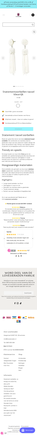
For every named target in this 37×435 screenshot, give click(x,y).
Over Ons (6, 365)
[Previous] (3, 58)
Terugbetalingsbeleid (14, 426)
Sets (19, 370)
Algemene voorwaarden (14, 428)
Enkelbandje (22, 360)
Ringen (20, 368)
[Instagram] (18, 303)
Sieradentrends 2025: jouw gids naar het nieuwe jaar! (10, 413)
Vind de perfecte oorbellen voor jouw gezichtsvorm (10, 393)
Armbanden (22, 358)
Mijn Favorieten (8, 363)
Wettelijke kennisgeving (18, 430)
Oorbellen (21, 365)
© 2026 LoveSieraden (12, 431)
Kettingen (21, 363)
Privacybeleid (25, 426)
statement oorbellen (11, 199)
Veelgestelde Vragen (10, 360)
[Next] (34, 58)
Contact (6, 358)
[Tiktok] (20, 303)
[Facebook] (14, 303)
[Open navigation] (4, 14)
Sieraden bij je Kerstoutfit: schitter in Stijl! (10, 406)
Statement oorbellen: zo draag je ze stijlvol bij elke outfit (11, 381)
